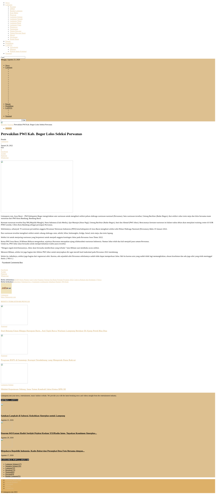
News (7, 3)
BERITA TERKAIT (9, 301)
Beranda (4, 125)
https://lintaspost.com (8, 297)
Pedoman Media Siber (13, 480)
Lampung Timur (15, 21)
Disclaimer (9, 484)
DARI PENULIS (23, 301)
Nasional (8, 53)
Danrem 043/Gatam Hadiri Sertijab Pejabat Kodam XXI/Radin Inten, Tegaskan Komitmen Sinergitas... (49, 433)
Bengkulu (10, 470)
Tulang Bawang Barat (18, 33)
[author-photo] (6, 293)
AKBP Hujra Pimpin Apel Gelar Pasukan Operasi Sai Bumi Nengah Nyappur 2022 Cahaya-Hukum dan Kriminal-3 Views (57, 280)
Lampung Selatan (16, 17)
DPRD (12, 9)
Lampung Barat (15, 23)
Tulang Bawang (15, 31)
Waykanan (13, 37)
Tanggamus (14, 29)
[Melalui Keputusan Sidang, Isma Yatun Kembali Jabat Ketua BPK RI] (14, 383)
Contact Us (9, 488)
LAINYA (8, 45)
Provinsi (13, 7)
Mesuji (12, 35)
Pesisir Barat (14, 39)
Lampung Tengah (16, 19)
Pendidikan (9, 43)
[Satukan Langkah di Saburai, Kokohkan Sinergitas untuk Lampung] (6, 411)
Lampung (8, 5)
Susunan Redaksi (11, 482)
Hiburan (13, 49)
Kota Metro (14, 13)
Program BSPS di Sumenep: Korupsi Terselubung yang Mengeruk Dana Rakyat (38, 360)
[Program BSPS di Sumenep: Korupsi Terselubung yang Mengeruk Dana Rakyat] (14, 354)
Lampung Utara (15, 25)
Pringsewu (13, 27)
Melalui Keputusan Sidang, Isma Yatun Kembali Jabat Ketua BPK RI (33, 389)
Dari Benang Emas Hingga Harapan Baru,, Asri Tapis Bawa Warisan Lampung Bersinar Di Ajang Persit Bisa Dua (54, 331)
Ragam (7, 41)
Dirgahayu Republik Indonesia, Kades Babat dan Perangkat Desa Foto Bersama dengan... (43, 451)
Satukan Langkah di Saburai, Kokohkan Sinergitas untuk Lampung (33, 416)
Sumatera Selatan (13, 466)
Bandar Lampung (16, 11)
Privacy (8, 486)
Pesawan (13, 15)
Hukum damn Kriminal (18, 51)
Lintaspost (4, 141)
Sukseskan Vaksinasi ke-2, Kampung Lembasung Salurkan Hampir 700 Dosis (41, 282)
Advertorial (14, 47)
